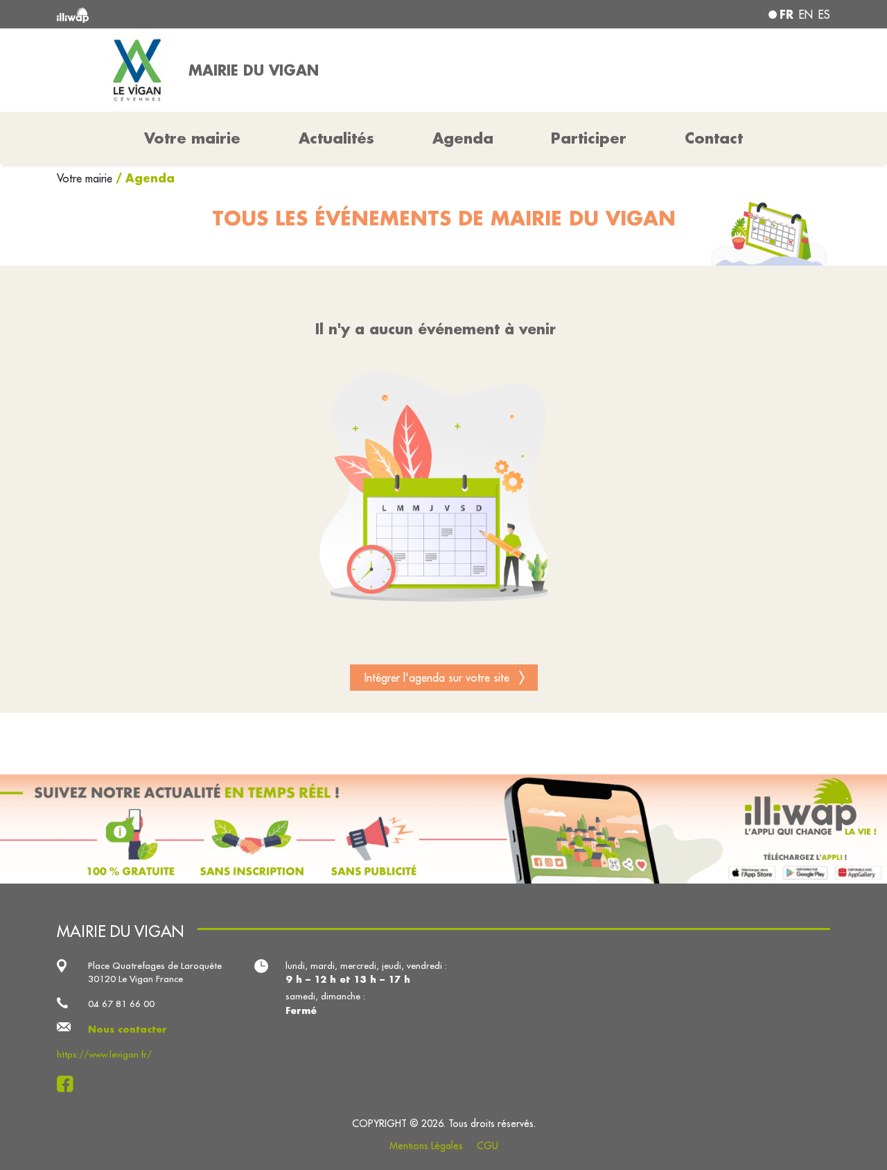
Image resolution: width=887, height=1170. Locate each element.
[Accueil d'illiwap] (213, 14)
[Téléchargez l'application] (443, 829)
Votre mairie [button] (192, 138)
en (806, 14)
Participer (588, 138)
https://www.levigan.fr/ (104, 1054)
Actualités (336, 138)
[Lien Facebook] (69, 1084)
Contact (714, 138)
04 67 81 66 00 (121, 1004)
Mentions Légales (426, 1145)
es (824, 14)
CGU (487, 1145)
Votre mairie (86, 178)
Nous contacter (127, 1029)
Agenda (462, 138)
